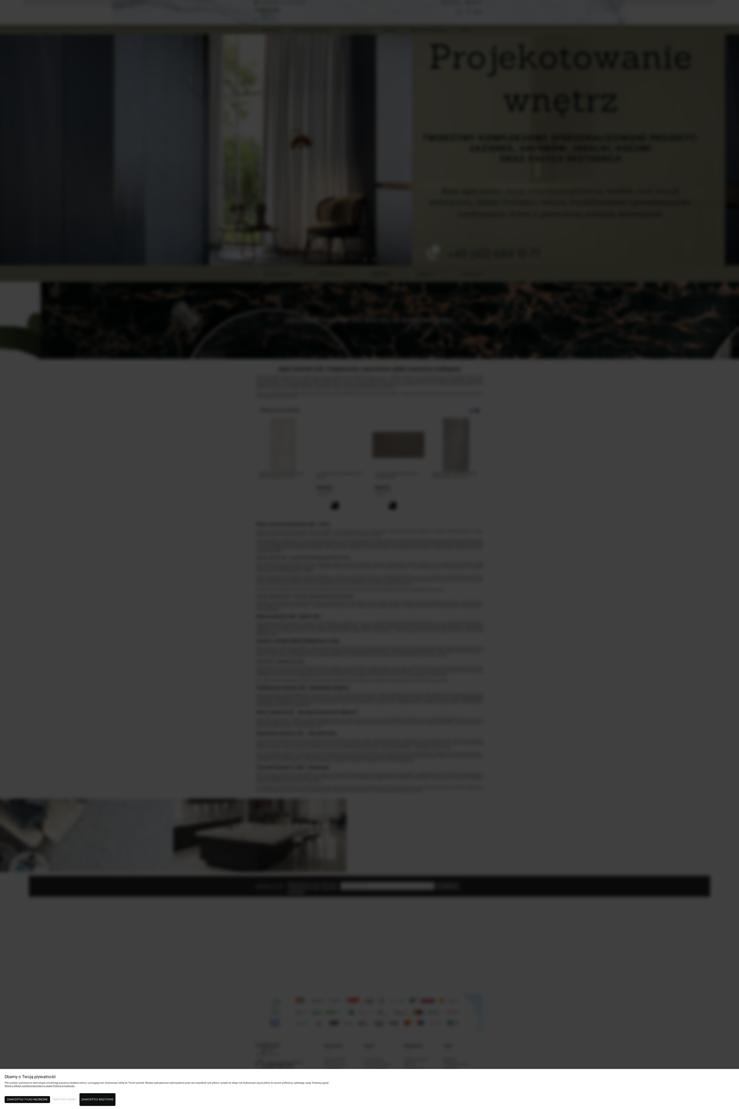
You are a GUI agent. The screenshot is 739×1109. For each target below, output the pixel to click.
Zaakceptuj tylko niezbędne (27, 1099)
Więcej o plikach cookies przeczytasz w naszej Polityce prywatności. (40, 1086)
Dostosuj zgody (64, 1099)
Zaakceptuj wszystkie (97, 1099)
